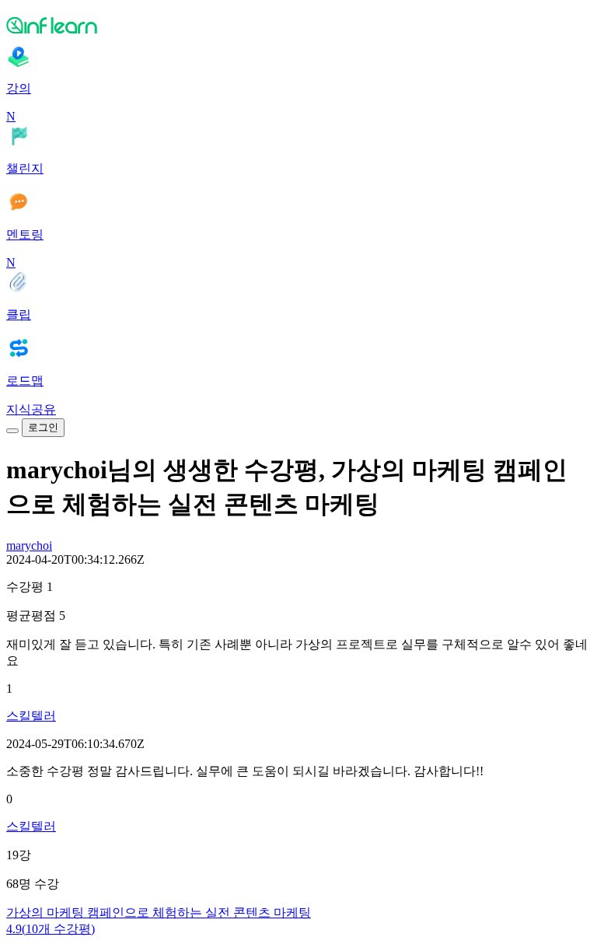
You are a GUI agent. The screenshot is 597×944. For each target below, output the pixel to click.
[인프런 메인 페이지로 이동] (298, 25)
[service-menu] (12, 430)
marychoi (29, 545)
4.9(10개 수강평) (50, 928)
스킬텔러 (31, 715)
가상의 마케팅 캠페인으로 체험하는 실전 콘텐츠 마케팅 (158, 912)
